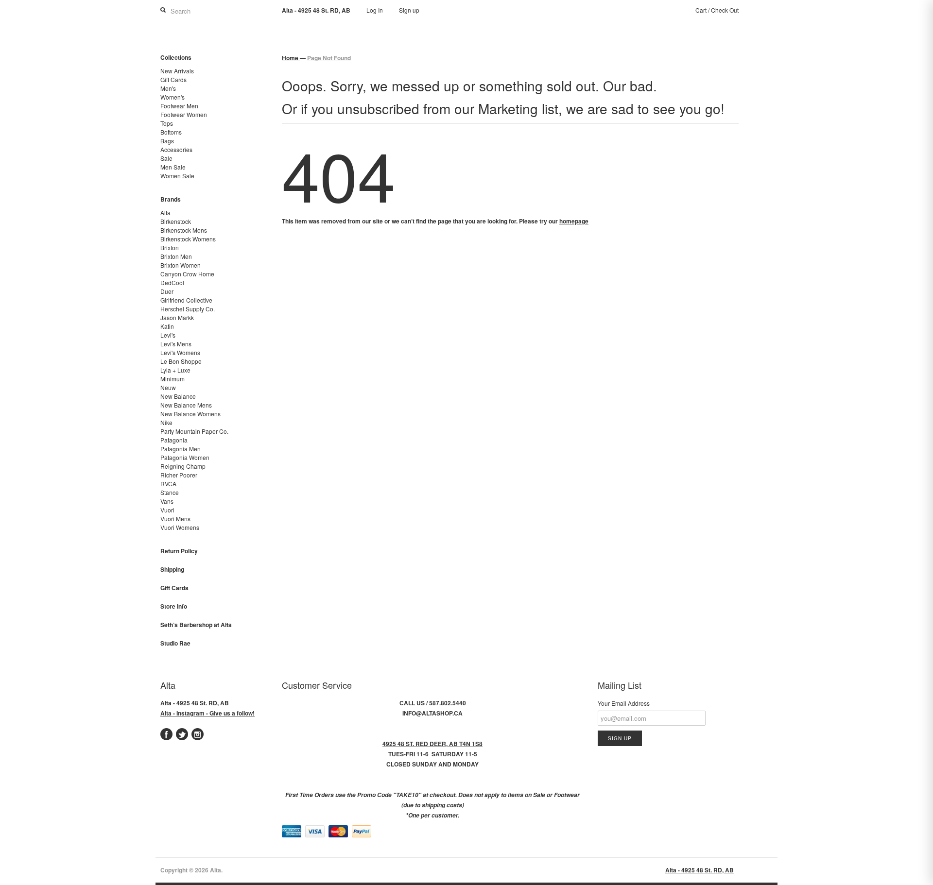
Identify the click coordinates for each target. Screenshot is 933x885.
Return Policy (179, 550)
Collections (175, 57)
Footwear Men (179, 106)
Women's (172, 97)
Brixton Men (176, 256)
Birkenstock (175, 221)
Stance (169, 492)
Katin (167, 326)
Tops (166, 123)
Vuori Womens (179, 527)
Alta (165, 212)
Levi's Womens (180, 352)
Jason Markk (177, 317)
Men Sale (173, 167)
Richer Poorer (178, 475)
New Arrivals (177, 71)
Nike (166, 422)
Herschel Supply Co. (187, 309)
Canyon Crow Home (187, 274)
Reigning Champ (183, 466)
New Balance (178, 396)
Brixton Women (180, 265)
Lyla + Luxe (175, 370)
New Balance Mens (186, 405)
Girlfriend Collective (186, 300)
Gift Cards (173, 79)
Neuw (168, 387)
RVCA (168, 483)
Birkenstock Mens (183, 230)
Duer (166, 291)
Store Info (173, 606)
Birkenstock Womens (188, 239)
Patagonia (174, 440)
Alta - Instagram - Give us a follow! (207, 713)
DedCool (172, 282)
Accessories (176, 149)
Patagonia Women (184, 457)
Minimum (172, 378)
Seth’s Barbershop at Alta (196, 624)
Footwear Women (183, 114)
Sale (166, 158)
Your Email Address (624, 703)
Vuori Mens (175, 518)
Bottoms (171, 132)
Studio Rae (175, 643)
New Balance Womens (190, 413)
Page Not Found (329, 57)
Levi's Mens (175, 344)
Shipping (172, 569)
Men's (168, 88)
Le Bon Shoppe (181, 361)
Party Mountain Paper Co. (194, 431)
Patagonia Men (180, 448)
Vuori (167, 510)
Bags (167, 140)
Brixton (169, 247)
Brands (170, 199)
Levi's (167, 335)
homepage (573, 221)
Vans (166, 501)
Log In (374, 10)
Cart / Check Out (717, 10)
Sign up (409, 10)
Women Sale (177, 175)
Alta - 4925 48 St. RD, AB (194, 702)
